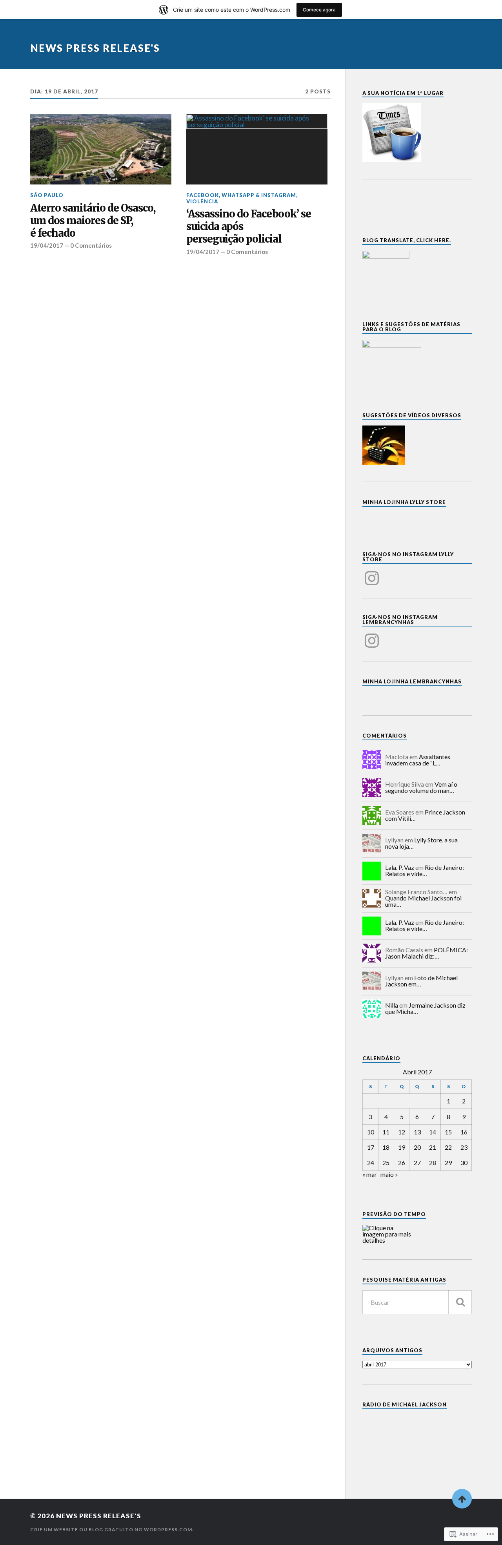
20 (417, 1147)
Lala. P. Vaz (399, 867)
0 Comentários (91, 245)
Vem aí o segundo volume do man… (421, 787)
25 (385, 1162)
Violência (202, 201)
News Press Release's (95, 48)
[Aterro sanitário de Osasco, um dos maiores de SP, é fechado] (100, 149)
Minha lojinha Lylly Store (404, 502)
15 (448, 1132)
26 (401, 1162)
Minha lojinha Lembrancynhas (412, 681)
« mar (369, 1174)
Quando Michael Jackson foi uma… (423, 901)
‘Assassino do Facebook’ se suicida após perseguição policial (248, 226)
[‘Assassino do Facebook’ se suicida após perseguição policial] (256, 149)
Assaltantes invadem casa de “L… (417, 760)
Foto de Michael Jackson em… (421, 981)
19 (401, 1147)
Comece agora (319, 10)
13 (417, 1132)
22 (448, 1147)
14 (432, 1132)
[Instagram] (371, 573)
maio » (389, 1174)
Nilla (391, 1005)
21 (432, 1147)
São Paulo (47, 195)
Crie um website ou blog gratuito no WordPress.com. (112, 1529)
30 (463, 1162)
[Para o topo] (462, 1498)
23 (463, 1147)
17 (370, 1147)
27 (417, 1162)
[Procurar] (460, 1302)
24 (370, 1162)
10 (370, 1132)
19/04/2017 (46, 245)
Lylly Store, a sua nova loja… (421, 843)
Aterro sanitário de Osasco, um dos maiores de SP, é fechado (93, 220)
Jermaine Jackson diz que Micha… (425, 1008)
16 (463, 1132)
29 (448, 1162)
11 (385, 1132)
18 (385, 1147)
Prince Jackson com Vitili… (425, 815)
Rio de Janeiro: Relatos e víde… (424, 870)
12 (401, 1132)
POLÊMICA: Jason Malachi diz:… (426, 953)
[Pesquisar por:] (417, 1302)
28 (432, 1162)
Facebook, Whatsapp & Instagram (241, 195)
